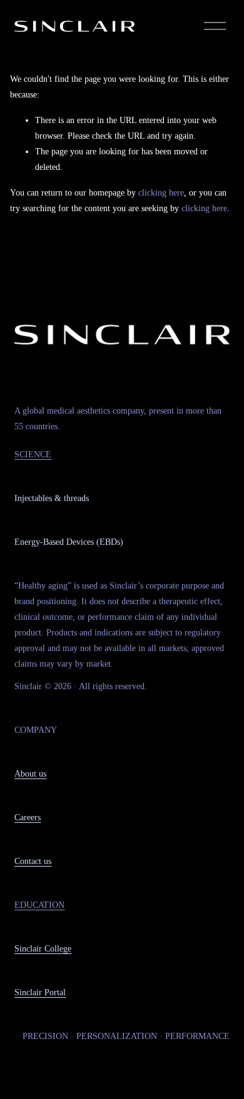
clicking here (161, 192)
